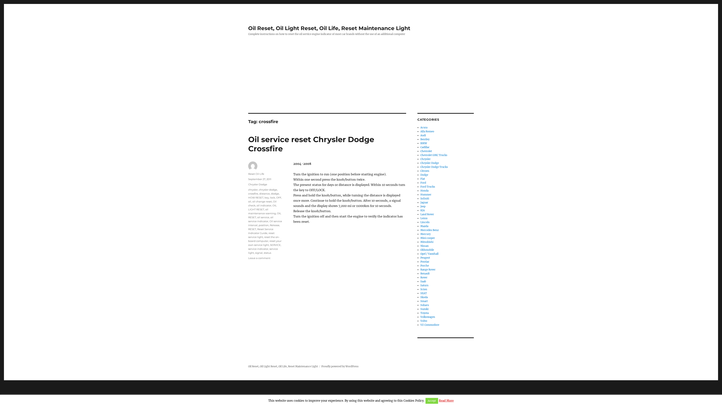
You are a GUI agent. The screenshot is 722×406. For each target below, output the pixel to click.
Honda (424, 190)
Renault (425, 273)
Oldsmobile (427, 249)
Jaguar (424, 202)
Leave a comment (259, 258)
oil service (263, 217)
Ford (423, 182)
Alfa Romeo (427, 131)
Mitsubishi (426, 242)
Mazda (424, 226)
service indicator (258, 248)
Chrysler (425, 159)
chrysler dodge (268, 189)
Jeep (422, 206)
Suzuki (424, 309)
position (264, 225)
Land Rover (427, 214)
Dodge (424, 174)
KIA (422, 210)
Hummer (425, 194)
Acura (423, 127)
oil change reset (262, 201)
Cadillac (425, 147)
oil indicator (264, 205)
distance (264, 193)
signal (259, 252)
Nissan (424, 246)
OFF (278, 197)
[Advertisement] (361, 85)
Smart (424, 301)
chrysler (253, 189)
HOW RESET (255, 197)
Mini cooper (427, 238)
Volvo (423, 321)
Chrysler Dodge (257, 184)
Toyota (424, 313)
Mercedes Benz (429, 230)
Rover (423, 277)
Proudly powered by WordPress (340, 366)
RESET (252, 229)
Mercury (425, 234)
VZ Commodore (429, 324)
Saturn (424, 285)
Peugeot (425, 257)
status (267, 252)
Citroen (424, 171)
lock (272, 197)
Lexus (424, 218)
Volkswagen (427, 317)
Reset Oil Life (256, 173)
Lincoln (425, 222)
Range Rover (427, 269)
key (267, 197)
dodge (275, 193)
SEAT (423, 293)
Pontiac (424, 261)
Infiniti (424, 198)
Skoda (424, 297)
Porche (424, 265)
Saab (423, 281)
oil (249, 201)
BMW (423, 143)
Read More (446, 400)
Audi (423, 135)
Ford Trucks (427, 186)
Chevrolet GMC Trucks (433, 155)
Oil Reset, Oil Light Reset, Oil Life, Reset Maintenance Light (329, 28)
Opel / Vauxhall (429, 253)
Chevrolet (426, 151)
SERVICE (275, 244)
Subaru (424, 305)
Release (274, 225)
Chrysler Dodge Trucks (434, 167)
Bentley (424, 139)
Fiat (422, 178)
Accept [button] (432, 400)
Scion (423, 289)
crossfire (253, 193)
